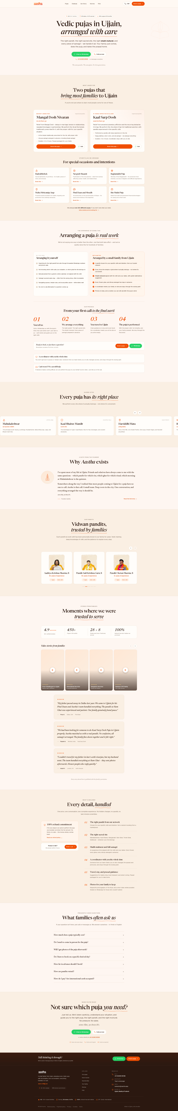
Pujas (66, 4)
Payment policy (61, 1106)
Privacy (69, 1106)
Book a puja (132, 1059)
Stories (92, 4)
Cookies (75, 1106)
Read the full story (129, 499)
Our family (85, 1084)
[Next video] (135, 646)
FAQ (99, 4)
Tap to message (120, 1081)
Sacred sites (85, 1081)
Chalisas (74, 4)
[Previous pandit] (131, 548)
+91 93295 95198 (83, 59)
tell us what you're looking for (88, 210)
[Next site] (140, 413)
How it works (85, 1077)
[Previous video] (131, 646)
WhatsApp (120, 1058)
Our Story (83, 4)
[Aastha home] (38, 3)
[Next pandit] (135, 548)
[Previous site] (135, 413)
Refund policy (51, 1106)
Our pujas (84, 1074)
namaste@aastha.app (121, 1086)
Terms (81, 1106)
